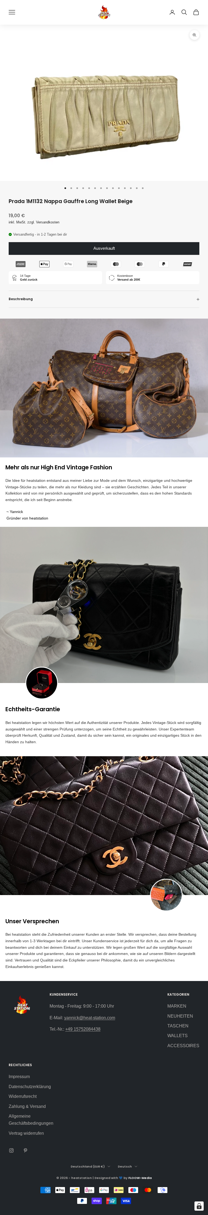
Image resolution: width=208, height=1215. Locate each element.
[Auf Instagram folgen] (11, 1150)
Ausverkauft (104, 248)
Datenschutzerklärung (30, 1086)
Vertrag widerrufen (26, 1133)
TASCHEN (177, 1026)
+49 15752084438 (82, 1029)
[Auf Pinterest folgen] (25, 1150)
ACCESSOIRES (183, 1045)
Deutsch (125, 1166)
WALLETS (177, 1035)
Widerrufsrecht (23, 1096)
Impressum (19, 1076)
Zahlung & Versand (27, 1106)
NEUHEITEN (180, 1016)
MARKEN (176, 1006)
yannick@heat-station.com (89, 1017)
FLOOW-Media (140, 1178)
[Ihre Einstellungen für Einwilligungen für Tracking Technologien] (199, 1206)
